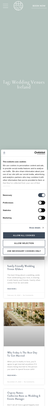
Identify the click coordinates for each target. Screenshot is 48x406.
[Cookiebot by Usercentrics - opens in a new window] (34, 153)
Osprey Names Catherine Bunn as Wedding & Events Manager (24, 396)
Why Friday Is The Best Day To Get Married (22, 354)
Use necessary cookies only (24, 251)
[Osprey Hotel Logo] (18, 5)
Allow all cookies (24, 235)
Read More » (12, 289)
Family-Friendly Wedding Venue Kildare (21, 268)
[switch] (41, 203)
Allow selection (24, 243)
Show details (34, 228)
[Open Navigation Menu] (5, 6)
